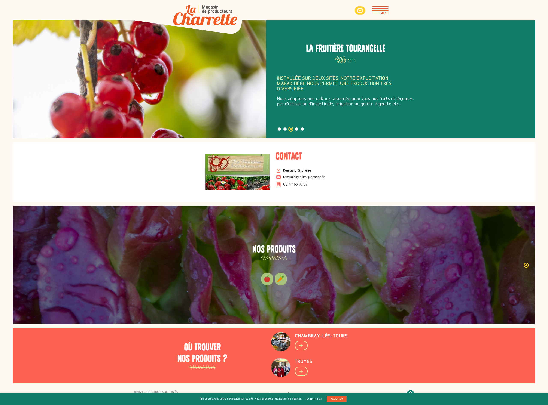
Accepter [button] (337, 399)
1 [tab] (279, 129)
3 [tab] (290, 129)
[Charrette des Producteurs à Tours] (205, 16)
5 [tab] (302, 129)
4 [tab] (296, 129)
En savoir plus (314, 399)
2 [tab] (285, 129)
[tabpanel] (274, 265)
